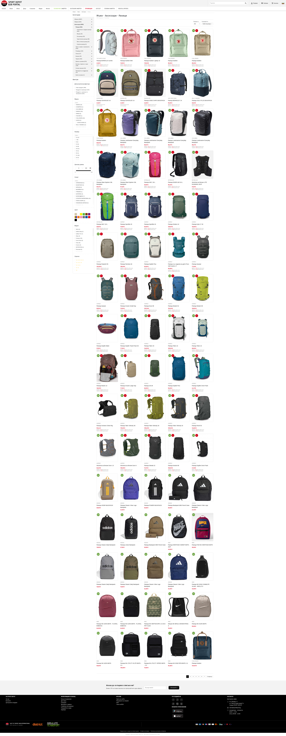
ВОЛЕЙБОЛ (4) (79, 189)
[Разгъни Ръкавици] (91, 51)
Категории (76, 15)
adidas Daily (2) (79, 231)
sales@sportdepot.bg (235, 707)
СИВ (84, 217)
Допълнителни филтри (82, 84)
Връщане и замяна (66, 704)
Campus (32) (79, 238)
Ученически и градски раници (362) (84, 30)
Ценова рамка (79, 164)
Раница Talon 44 (149, 346)
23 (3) (77, 159)
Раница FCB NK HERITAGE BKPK (202, 545)
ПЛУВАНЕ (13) (79, 205)
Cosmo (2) (78, 245)
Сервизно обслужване (67, 706)
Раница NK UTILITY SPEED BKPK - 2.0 (154, 664)
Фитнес (48, 8)
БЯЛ (78, 214)
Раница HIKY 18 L (149, 182)
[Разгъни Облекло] (91, 19)
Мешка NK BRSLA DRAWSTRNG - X (178, 625)
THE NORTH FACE (101, 58)
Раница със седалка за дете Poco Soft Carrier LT (178, 265)
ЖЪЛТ (81, 214)
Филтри (75, 79)
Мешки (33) (79, 33)
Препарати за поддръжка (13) (82, 71)
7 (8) (77, 139)
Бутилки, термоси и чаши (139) (82, 64)
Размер (77, 132)
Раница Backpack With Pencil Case (178, 505)
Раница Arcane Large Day (128, 385)
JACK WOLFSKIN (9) (81, 127)
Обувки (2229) (77, 21)
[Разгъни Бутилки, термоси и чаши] (91, 64)
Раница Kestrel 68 (173, 465)
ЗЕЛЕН (84, 214)
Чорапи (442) (79, 58)
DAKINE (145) (79, 111)
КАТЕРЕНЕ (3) (79, 194)
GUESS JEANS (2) (81, 122)
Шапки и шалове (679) (81, 61)
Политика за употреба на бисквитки (158, 731)
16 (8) (77, 146)
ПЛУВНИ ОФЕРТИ (109, 8)
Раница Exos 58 (149, 306)
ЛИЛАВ (89, 214)
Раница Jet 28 (148, 385)
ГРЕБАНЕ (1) (79, 191)
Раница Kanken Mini (126, 60)
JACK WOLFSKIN (172, 98)
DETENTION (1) (80, 247)
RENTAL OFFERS (123, 8)
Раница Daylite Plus (150, 264)
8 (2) (77, 141)
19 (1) (77, 150)
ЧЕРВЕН (89, 217)
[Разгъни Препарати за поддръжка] (91, 71)
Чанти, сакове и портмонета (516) (82, 47)
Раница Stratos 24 (173, 224)
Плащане (63, 702)
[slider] (75, 171)
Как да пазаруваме (66, 699)
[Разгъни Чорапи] (91, 59)
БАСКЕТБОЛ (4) (80, 185)
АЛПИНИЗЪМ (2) (80, 182)
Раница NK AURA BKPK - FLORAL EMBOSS (107, 625)
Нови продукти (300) (81, 87)
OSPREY (122, 222)
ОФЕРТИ (60, 8)
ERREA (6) (78, 113)
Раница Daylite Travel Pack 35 (129, 346)
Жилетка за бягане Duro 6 (128, 465)
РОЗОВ (81, 217)
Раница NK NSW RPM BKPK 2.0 (178, 663)
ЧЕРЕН (76, 220)
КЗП (117, 702)
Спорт (76, 177)
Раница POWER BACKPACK (153, 505)
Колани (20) (78, 56)
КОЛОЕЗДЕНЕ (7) (80, 196)
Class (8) (78, 242)
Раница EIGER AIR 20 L (175, 182)
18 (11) (77, 148)
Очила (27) (78, 53)
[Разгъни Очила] (91, 53)
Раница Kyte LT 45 (197, 224)
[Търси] (245, 3)
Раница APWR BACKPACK (105, 505)
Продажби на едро (66, 708)
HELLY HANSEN (196, 98)
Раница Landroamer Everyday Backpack (129, 141)
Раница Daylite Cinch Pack (200, 385)
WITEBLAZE (147, 180)
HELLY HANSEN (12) (81, 124)
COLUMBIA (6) (79, 109)
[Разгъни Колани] (91, 56)
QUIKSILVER (100, 98)
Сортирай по (205, 21)
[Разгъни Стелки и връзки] (91, 68)
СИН (86, 217)
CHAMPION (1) (79, 107)
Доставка (63, 700)
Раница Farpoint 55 (102, 264)
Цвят (76, 210)
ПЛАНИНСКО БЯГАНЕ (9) (82, 202)
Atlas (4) (78, 236)
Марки (40, 8)
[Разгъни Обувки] (91, 22)
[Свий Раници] (91, 27)
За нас (7, 699)
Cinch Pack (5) (79, 240)
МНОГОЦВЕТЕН (76, 217)
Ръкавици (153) (79, 51)
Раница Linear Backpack (127, 545)
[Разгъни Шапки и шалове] (91, 61)
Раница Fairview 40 (126, 264)
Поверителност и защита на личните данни (129, 731)
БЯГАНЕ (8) (79, 187)
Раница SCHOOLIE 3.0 (104, 100)
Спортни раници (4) (82, 44)
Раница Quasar (196, 264)
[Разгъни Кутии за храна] (91, 75)
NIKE (169, 542)
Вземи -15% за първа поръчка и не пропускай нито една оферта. (124, 686)
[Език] (283, 3)
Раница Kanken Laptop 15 (152, 60)
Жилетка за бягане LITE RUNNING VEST (199, 183)
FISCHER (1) (79, 115)
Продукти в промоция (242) (82, 89)
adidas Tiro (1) (79, 233)
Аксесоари (84, 11)
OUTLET (98, 8)
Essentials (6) (79, 251)
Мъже (11, 8)
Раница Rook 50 (197, 425)
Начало (4, 8)
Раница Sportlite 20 (150, 224)
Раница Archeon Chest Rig (105, 425)
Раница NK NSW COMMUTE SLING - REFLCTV (200, 585)
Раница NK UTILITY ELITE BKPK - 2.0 (130, 664)
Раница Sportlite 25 (126, 224)
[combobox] (228, 3)
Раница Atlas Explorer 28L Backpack (104, 183)
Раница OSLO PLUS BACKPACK (202, 100)
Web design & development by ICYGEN (152, 734)
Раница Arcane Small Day (128, 306)
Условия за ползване (144, 731)
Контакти (8, 700)
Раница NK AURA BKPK (199, 624)
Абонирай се (173, 687)
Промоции (88, 8)
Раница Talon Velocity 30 (127, 425)
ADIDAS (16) (79, 104)
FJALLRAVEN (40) (80, 118)
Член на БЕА (120, 704)
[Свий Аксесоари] (91, 24)
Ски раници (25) (81, 36)
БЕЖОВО (76, 214)
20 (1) (77, 153)
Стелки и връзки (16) (81, 68)
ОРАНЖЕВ (78, 217)
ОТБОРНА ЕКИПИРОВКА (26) (83, 198)
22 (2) (77, 157)
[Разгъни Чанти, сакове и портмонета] (91, 47)
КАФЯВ (86, 214)
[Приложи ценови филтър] (90, 168)
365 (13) (78, 229)
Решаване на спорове (122, 700)
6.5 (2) (77, 137)
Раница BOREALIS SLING (105, 60)
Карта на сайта (120, 699)
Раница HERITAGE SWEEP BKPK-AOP (178, 546)
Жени (18, 8)
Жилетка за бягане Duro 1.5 (105, 465)
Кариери (63, 709)
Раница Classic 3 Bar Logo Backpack (128, 506)
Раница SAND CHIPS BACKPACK (154, 100)
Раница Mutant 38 (197, 306)
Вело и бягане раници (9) (83, 41)
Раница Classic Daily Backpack (106, 545)
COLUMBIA (123, 138)
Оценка (77, 256)
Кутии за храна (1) (80, 75)
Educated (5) (79, 249)
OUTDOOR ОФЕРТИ (75, 8)
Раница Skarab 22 (149, 465)
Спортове (32, 8)
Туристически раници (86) (83, 39)
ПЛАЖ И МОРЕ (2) (80, 200)
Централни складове (11, 702)
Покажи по (197, 21)
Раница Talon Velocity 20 (151, 425)
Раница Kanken (172, 60)
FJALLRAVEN (123, 58)
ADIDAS (98, 503)
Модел (77, 226)
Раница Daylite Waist (103, 346)
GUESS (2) (78, 120)
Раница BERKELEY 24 (175, 100)
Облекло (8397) (78, 19)
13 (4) (77, 144)
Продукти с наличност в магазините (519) (82, 92)
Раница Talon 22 (173, 346)
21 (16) (77, 155)
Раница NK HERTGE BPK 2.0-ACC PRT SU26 (154, 625)
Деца (24, 8)
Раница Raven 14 (102, 385)
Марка (77, 99)
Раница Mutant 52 (173, 306)
